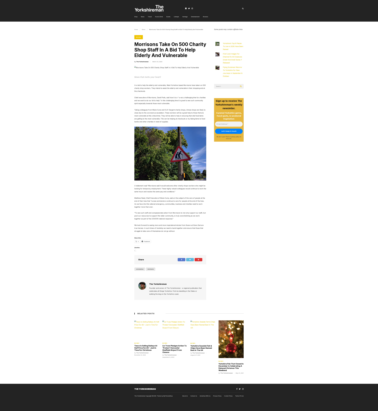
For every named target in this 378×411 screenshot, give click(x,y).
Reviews (205, 16)
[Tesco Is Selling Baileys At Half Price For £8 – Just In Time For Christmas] (146, 330)
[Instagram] (192, 8)
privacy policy (235, 136)
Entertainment (195, 16)
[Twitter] (189, 8)
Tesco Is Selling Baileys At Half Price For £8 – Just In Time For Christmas (145, 348)
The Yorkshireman (142, 61)
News (142, 16)
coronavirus (139, 269)
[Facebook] (186, 8)
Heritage (185, 16)
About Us (185, 396)
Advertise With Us (205, 396)
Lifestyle (176, 16)
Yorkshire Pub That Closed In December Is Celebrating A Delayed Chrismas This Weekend (231, 367)
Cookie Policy (228, 396)
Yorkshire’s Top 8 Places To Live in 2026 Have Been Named (233, 46)
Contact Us (193, 396)
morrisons (151, 269)
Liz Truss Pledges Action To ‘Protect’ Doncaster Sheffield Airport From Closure (174, 349)
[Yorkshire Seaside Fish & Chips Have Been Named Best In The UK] (203, 330)
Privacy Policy (217, 396)
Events (168, 16)
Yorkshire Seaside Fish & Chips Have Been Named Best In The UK (201, 348)
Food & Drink (159, 16)
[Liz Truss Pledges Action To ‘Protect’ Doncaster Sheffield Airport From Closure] (175, 330)
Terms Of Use (239, 396)
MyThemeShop (168, 396)
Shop (136, 16)
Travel (150, 16)
